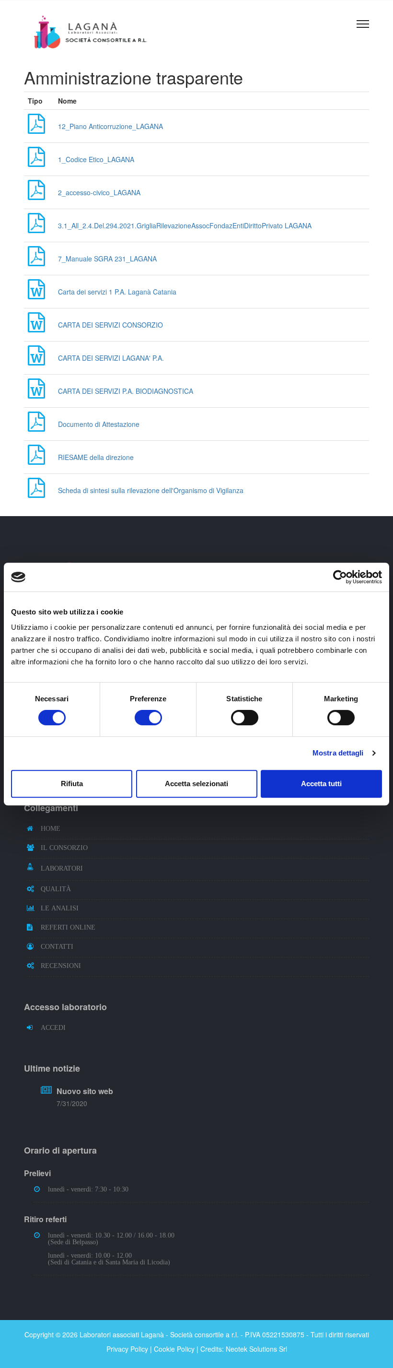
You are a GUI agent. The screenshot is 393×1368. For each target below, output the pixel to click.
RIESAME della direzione (96, 457)
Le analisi (60, 908)
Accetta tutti (321, 783)
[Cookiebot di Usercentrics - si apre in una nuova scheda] (340, 577)
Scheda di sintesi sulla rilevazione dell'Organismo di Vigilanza (150, 490)
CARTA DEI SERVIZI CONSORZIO (110, 325)
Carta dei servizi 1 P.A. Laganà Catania (117, 291)
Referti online (68, 927)
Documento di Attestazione (98, 424)
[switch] (148, 717)
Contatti (57, 946)
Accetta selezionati (196, 783)
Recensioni (61, 965)
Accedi (53, 1027)
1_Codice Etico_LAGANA (96, 159)
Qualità (56, 888)
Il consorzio (64, 847)
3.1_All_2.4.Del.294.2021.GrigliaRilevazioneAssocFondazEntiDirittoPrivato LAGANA (185, 225)
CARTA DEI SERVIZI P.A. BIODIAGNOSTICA (125, 391)
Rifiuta (72, 783)
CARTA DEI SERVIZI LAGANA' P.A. (111, 358)
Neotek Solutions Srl (256, 1349)
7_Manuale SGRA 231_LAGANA (107, 258)
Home (50, 828)
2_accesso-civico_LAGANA (99, 192)
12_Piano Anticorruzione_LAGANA (110, 126)
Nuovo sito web (85, 1091)
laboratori (62, 868)
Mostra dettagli (338, 753)
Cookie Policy (174, 1349)
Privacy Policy (127, 1349)
